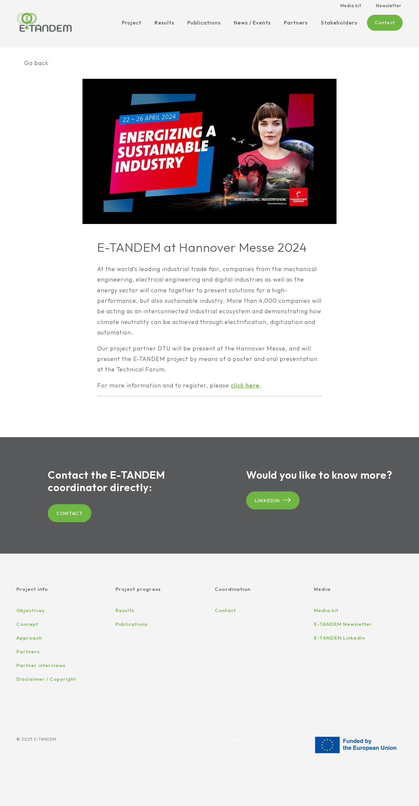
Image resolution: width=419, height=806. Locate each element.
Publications (204, 22)
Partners (296, 22)
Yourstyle (49, 746)
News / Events (252, 22)
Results (164, 22)
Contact (385, 23)
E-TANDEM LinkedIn (339, 638)
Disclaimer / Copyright (46, 679)
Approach (29, 638)
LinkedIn (267, 500)
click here (245, 385)
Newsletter (388, 5)
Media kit (350, 5)
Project (131, 22)
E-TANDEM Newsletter (343, 624)
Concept (27, 624)
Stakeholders (339, 22)
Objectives (30, 610)
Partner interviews (40, 665)
